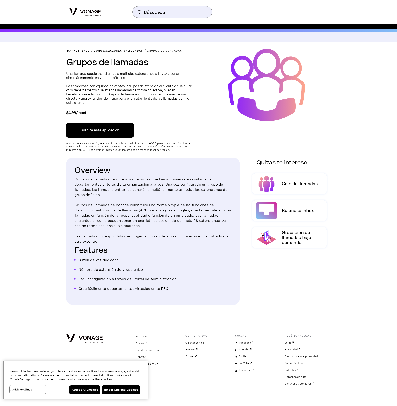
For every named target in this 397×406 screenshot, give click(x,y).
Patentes (290, 370)
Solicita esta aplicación (100, 130)
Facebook (245, 342)
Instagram (245, 370)
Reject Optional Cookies (121, 389)
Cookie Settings (294, 363)
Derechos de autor (296, 377)
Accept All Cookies (85, 389)
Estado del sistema (147, 350)
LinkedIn (244, 349)
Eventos (190, 349)
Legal (288, 342)
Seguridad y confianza (298, 383)
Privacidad (291, 349)
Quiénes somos (194, 342)
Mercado (141, 336)
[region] (75, 380)
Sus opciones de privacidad (301, 356)
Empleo (190, 356)
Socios (140, 343)
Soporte (141, 357)
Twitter (243, 356)
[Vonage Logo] (85, 11)
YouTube (244, 363)
